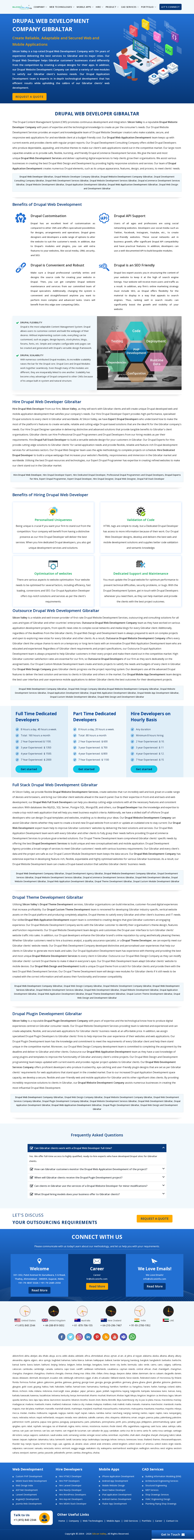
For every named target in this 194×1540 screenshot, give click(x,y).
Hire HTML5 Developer (70, 1476)
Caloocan (16, 1369)
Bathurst (46, 1364)
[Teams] (123, 1337)
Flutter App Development (114, 1504)
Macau (157, 1399)
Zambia (76, 1452)
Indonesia (47, 1391)
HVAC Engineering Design (157, 1499)
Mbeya (177, 1408)
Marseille (49, 1408)
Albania (163, 1355)
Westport (24, 1452)
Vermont (66, 1448)
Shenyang (163, 1435)
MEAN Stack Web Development (31, 1481)
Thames (156, 1439)
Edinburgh (68, 1377)
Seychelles (124, 1435)
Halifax (68, 1386)
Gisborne (166, 1382)
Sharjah (154, 1435)
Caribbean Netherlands (95, 1369)
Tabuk (178, 1435)
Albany (171, 1355)
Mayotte (169, 1408)
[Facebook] (62, 1337)
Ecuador (54, 1377)
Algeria (26, 1360)
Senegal (90, 1435)
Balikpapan (99, 1360)
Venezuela (49, 1448)
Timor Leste (45, 1443)
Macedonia (167, 1399)
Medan (23, 1413)
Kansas (171, 1391)
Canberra (58, 1369)
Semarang (74, 1435)
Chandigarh (163, 1369)
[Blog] (106, 1337)
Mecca (15, 1413)
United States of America (141, 1443)
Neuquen (59, 1417)
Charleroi (50, 1373)
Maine (48, 1404)
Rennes (85, 1426)
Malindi (120, 1404)
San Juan (24, 1430)
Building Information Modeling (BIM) (163, 1476)
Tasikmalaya (94, 1439)
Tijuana (36, 1443)
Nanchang (117, 1413)
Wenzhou (154, 1448)
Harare (147, 1386)
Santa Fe (147, 1430)
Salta (178, 1426)
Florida (15, 1382)
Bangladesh (155, 1360)
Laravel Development (26, 1495)
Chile (93, 1373)
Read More (39, 1290)
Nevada (68, 1417)
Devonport (44, 1377)
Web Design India (24, 1485)
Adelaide (79, 1355)
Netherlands (48, 1417)
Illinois (15, 1391)
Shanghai (145, 1435)
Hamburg (104, 1386)
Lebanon (75, 1399)
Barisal (15, 1364)
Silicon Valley (99, 1533)
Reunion (105, 1426)
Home (62, 1520)
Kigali (127, 1395)
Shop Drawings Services (157, 1495)
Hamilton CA (126, 1386)
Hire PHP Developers (69, 1481)
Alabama (147, 1355)
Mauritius (159, 1408)
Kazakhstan (45, 1395)
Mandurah (169, 1404)
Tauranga (105, 1439)
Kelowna (56, 1395)
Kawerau (34, 1395)
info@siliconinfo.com (154, 1278)
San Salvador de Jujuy (97, 1430)
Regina (71, 1426)
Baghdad (56, 1360)
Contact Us (172, 1520)
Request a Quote (29, 97)
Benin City (115, 1364)
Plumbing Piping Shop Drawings (160, 1504)
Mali (114, 1404)
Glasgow (16, 1386)
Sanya (26, 1435)
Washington (132, 1448)
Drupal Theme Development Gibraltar (105, 993)
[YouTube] (115, 1337)
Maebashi (39, 1404)
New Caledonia (80, 1417)
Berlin (123, 1364)
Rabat (29, 1426)
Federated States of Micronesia (155, 1377)
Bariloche (176, 1360)
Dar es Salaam (156, 1373)
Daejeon (121, 1373)
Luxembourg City (130, 1399)
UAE (60, 1443)
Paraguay (64, 1421)
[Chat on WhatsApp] (132, 1337)
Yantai (41, 1452)
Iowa (67, 1391)
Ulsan (86, 1443)
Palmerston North (21, 1421)
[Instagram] (79, 1337)
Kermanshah (83, 1395)
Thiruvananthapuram (171, 1439)
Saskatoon (44, 1435)
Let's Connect (170, 6)
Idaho (178, 1386)
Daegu (113, 1373)
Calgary (167, 1364)
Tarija (84, 1439)
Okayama (114, 1417)
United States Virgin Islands (168, 1443)
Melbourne (42, 1413)
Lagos (171, 1395)
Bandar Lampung (121, 1360)
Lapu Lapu (38, 1399)
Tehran (113, 1439)
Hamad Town (79, 1386)
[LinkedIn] (88, 1337)
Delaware (23, 1377)
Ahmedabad (97, 1355)
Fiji (172, 1377)
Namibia (100, 1413)
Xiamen (33, 1452)
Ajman (114, 1355)
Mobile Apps (113, 1520)
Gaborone (49, 1382)
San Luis (46, 1430)
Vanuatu (39, 1448)
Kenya (73, 1395)
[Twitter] (71, 1337)
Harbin (154, 1386)
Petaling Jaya (134, 1421)
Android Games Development (116, 1499)
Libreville (112, 1399)
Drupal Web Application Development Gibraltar (132, 184)
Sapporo (34, 1435)
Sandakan (114, 1430)
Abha (26, 1355)
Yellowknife (59, 1452)
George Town (88, 1382)
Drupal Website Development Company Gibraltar (127, 176)
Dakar (128, 1373)
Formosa (24, 1382)
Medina (31, 1413)
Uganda (67, 1443)
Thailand (148, 1439)
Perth (118, 1421)
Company (74, 1520)
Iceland (171, 1386)
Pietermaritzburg (161, 1421)
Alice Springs (45, 1360)
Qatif (179, 1421)
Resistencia (95, 1426)
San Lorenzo (35, 1430)
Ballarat (108, 1360)
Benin (106, 1364)
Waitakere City (93, 1448)
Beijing (54, 1364)
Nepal (39, 1417)
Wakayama (106, 1448)
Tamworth (60, 1439)
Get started (29, 769)
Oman (134, 1417)
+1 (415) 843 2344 (25, 1520)
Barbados (166, 1360)
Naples (159, 1413)
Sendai (82, 1435)
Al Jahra (128, 1355)
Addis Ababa (68, 1355)
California (176, 1364)
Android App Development (115, 1481)
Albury (178, 1355)
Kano (164, 1391)
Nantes (144, 1413)
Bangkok (144, 1360)
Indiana (37, 1391)
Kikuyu (133, 1395)
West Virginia (166, 1448)
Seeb (65, 1435)
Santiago (168, 1430)
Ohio (107, 1417)
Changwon (28, 1373)
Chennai (68, 1373)
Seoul (97, 1435)
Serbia (104, 1435)
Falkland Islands (118, 1377)
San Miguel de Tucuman (74, 1430)
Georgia (99, 1382)
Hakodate (59, 1386)
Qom (23, 1426)
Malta (128, 1404)
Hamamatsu (93, 1386)
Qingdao (16, 1426)
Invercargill (58, 1391)
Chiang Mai (78, 1373)
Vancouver (28, 1448)
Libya (119, 1399)
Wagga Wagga (78, 1448)
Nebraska (23, 1417)
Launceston (55, 1399)
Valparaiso (17, 1448)
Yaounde (49, 1452)
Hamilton (114, 1386)
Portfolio (146, 1520)
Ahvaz (107, 1355)
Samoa (15, 1430)
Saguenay (145, 1426)
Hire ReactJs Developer (70, 1490)
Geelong (76, 1382)
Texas (140, 1439)
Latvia (46, 1399)
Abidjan (33, 1355)
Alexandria (17, 1360)
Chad (154, 1369)
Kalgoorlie (135, 1391)
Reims (78, 1426)
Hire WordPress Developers (72, 1495)
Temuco (121, 1439)
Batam (37, 1364)
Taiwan (15, 1439)
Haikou (45, 1386)
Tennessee (131, 1439)
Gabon (40, 1382)
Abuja (52, 1355)
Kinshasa (163, 1395)
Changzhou (39, 1373)
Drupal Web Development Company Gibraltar (43, 688)
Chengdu (59, 1373)
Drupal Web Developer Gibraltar (36, 176)
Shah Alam (135, 1435)
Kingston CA (152, 1395)
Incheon (23, 1391)
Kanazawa (156, 1391)
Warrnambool (119, 1448)
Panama (35, 1421)
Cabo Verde (143, 1364)
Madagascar (18, 1404)
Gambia (58, 1382)
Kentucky (65, 1395)
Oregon (141, 1417)
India (31, 1391)
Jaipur (83, 1391)
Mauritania (149, 1408)
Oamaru (100, 1417)
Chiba (87, 1373)
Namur (108, 1413)
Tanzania (76, 1439)
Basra (30, 1364)
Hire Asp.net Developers (71, 1499)
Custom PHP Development (29, 1476)
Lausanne (66, 1399)
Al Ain (120, 1355)
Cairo (160, 1364)
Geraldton (116, 1382)
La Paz (142, 1399)
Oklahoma (125, 1417)
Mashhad (97, 1408)
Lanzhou (24, 1399)
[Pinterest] (97, 1337)
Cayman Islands (127, 1369)
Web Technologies (93, 1520)
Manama (145, 1404)
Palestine (176, 1417)
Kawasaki (24, 1395)
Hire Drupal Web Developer (27, 474)
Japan (98, 1391)
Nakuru (91, 1413)
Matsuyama (137, 1408)
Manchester (157, 1404)
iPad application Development (117, 1495)
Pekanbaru (95, 1421)
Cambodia (27, 1369)
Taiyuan (23, 1439)
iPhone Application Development (118, 1476)
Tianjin (29, 1443)
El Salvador (104, 1377)
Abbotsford (17, 1355)
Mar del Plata (27, 1408)
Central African (143, 1369)
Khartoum (111, 1395)
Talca (52, 1439)
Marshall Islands (62, 1408)
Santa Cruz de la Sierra (131, 1430)
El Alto (95, 1377)
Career (158, 1520)
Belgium (71, 1364)
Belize (79, 1364)
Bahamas (65, 1360)
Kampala (145, 1391)
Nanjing (126, 1413)
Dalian (135, 1373)
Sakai (164, 1426)
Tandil (68, 1439)
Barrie (23, 1364)
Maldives (107, 1404)
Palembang (166, 1417)
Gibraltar (157, 1382)
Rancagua (46, 1426)
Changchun (176, 1369)
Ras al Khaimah (59, 1426)
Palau (156, 1417)
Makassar (66, 1404)
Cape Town (69, 1369)
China (106, 1373)
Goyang (37, 1386)
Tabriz (172, 1435)
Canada (49, 1369)
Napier (152, 1413)
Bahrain (88, 1360)
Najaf (77, 1413)
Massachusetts (110, 1408)
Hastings (162, 1386)
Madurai (29, 1404)
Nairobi (70, 1413)
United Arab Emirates (100, 1443)
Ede (61, 1377)
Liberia (104, 1399)
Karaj (178, 1391)
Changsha (17, 1373)
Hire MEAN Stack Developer (72, 1504)
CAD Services (131, 1520)
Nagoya (62, 1413)
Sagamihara (133, 1426)
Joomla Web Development (29, 1504)
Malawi (88, 1404)
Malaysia (97, 1404)
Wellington (144, 1448)
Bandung (134, 1360)
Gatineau (67, 1382)
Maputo (16, 1408)
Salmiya (171, 1426)
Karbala (16, 1395)
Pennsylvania (108, 1421)
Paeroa (149, 1417)
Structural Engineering (156, 1485)
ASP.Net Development (27, 1490)
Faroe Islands (132, 1377)
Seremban (113, 1435)
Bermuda (132, 1364)
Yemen (69, 1452)
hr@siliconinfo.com (97, 1278)
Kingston (141, 1395)
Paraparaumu (76, 1421)
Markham (39, 1408)
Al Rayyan (137, 1355)
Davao (15, 1377)
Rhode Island (116, 1426)
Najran (84, 1413)
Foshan (32, 1382)
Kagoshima (116, 1391)
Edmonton (79, 1377)
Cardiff (79, 1369)
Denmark (33, 1377)
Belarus (62, 1364)
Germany (126, 1382)
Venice (58, 1448)
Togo (55, 1443)
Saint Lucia (156, 1426)
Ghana (135, 1382)
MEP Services (152, 1490)
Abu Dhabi (43, 1355)
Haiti (52, 1386)
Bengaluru (97, 1364)
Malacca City (78, 1404)
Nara (165, 1413)
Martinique (77, 1408)
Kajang (126, 1391)
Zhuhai (96, 1452)
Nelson (32, 1417)
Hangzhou (137, 1386)
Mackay (177, 1399)
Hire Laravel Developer (70, 1485)
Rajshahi (37, 1426)
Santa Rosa (157, 1430)
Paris (87, 1421)
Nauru (15, 1417)
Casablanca (112, 1369)
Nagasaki (52, 1413)
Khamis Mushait (97, 1395)
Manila (178, 1404)
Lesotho (84, 1399)
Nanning (135, 1413)
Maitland (56, 1404)
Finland (178, 1377)
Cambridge (39, 1369)
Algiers (34, 1360)
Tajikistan (32, 1439)
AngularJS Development (27, 1499)
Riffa (125, 1426)
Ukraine (78, 1443)
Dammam (143, 1373)
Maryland (87, 1408)
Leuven (92, 1399)
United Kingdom (119, 1443)
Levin (98, 1399)
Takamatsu (43, 1439)
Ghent (149, 1382)
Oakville (91, 1417)
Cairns (153, 1364)
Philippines (147, 1421)
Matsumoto (124, 1408)
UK (73, 1443)
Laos (31, 1399)
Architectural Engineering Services (161, 1481)
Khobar (120, 1395)
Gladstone (176, 1382)
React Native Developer (113, 1490)
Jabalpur (75, 1391)
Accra (58, 1355)
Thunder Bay (18, 1443)
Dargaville (169, 1373)
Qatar (173, 1421)
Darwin (178, 1373)
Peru (124, 1421)
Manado (136, 1404)
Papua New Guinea (49, 1421)
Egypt (88, 1377)
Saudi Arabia (56, 1435)
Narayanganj (175, 1413)
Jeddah (106, 1391)
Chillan (99, 1373)
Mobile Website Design (113, 1485)
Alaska (155, 1355)
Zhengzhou (86, 1452)
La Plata (149, 1399)
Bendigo (87, 1364)
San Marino (56, 1430)
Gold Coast (27, 1386)
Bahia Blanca (78, 1360)
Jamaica (91, 1391)
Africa (87, 1355)
